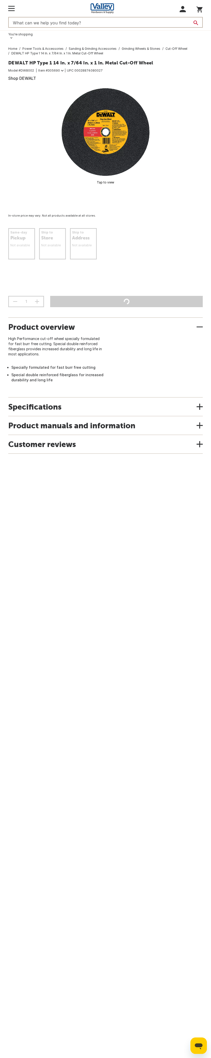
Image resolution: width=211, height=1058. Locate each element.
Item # (49, 70)
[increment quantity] (37, 301)
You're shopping (20, 34)
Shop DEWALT (22, 78)
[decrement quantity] (15, 301)
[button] (183, 9)
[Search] (196, 23)
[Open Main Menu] (11, 8)
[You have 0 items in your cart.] (199, 9)
